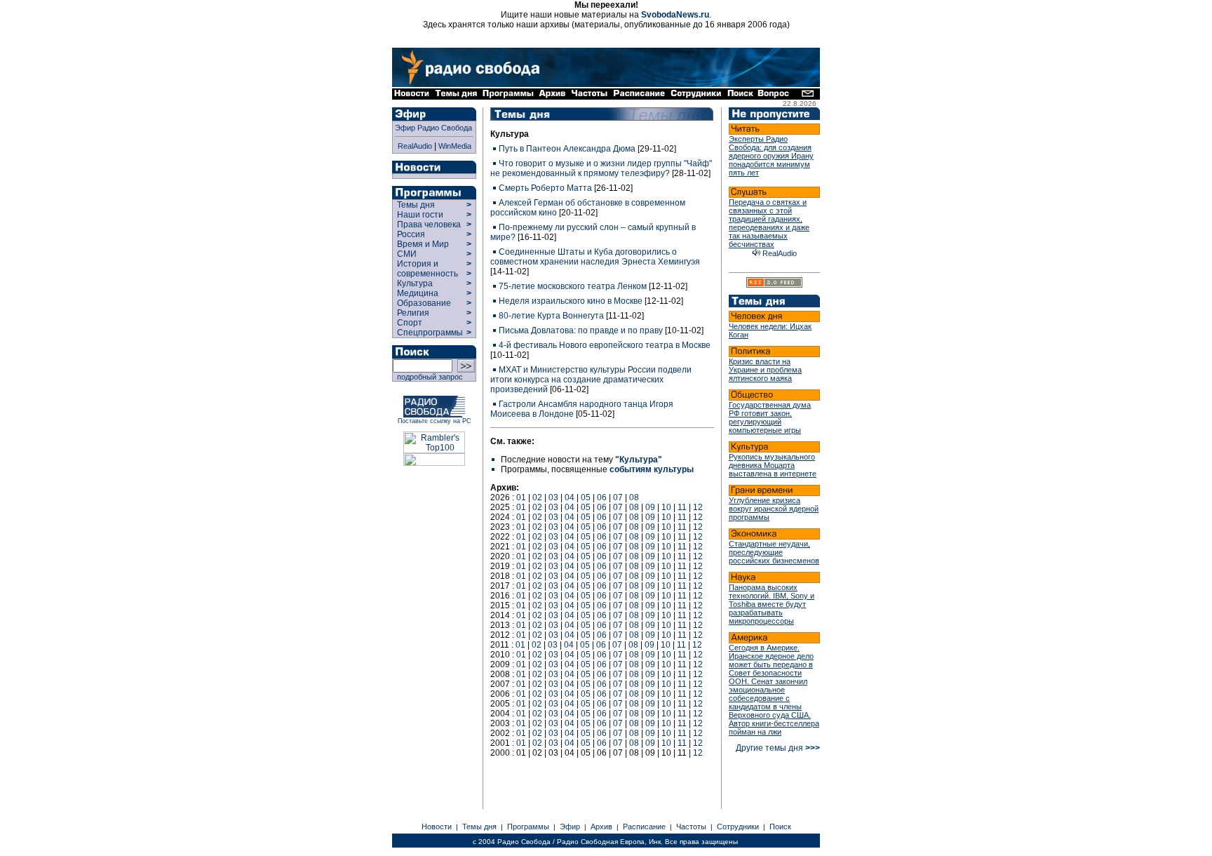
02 (537, 497)
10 (666, 507)
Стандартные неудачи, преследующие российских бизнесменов (774, 552)
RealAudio (415, 146)
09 (650, 507)
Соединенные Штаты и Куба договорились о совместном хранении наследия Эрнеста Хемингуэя (595, 257)
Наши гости (420, 215)
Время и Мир (423, 244)
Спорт (408, 323)
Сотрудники (738, 826)
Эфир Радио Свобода (433, 127)
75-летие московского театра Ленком (573, 286)
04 (569, 497)
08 (634, 497)
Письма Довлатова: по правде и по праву (581, 330)
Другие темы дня (778, 748)
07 (618, 497)
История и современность (427, 269)
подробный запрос (428, 377)
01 (521, 497)
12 (698, 507)
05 (586, 497)
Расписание (644, 826)
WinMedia (454, 146)
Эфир (570, 826)
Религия (413, 313)
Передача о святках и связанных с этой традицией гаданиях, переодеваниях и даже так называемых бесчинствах (769, 223)
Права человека (429, 224)
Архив (601, 826)
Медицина (418, 293)
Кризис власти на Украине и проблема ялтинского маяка (765, 369)
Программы (528, 826)
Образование (424, 303)
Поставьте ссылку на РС (434, 420)
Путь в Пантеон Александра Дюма (567, 149)
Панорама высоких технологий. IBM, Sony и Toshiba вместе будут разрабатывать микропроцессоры (771, 604)
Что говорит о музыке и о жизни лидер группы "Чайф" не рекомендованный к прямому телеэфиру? (601, 168)
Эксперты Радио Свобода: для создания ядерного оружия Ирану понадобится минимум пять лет (771, 156)
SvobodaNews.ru (675, 15)
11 (682, 507)
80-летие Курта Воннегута (551, 316)
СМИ (407, 254)
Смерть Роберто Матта (545, 188)
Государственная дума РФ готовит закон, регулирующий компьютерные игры (770, 417)
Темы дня (416, 205)
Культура (415, 283)
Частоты (691, 826)
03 (553, 497)
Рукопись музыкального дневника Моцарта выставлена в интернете (772, 465)
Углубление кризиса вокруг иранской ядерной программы (774, 508)
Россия (411, 234)
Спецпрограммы (429, 332)
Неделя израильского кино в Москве (570, 301)
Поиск (780, 826)
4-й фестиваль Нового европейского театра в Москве (605, 345)
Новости (436, 826)
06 (602, 497)
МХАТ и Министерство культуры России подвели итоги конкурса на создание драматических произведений (591, 379)
